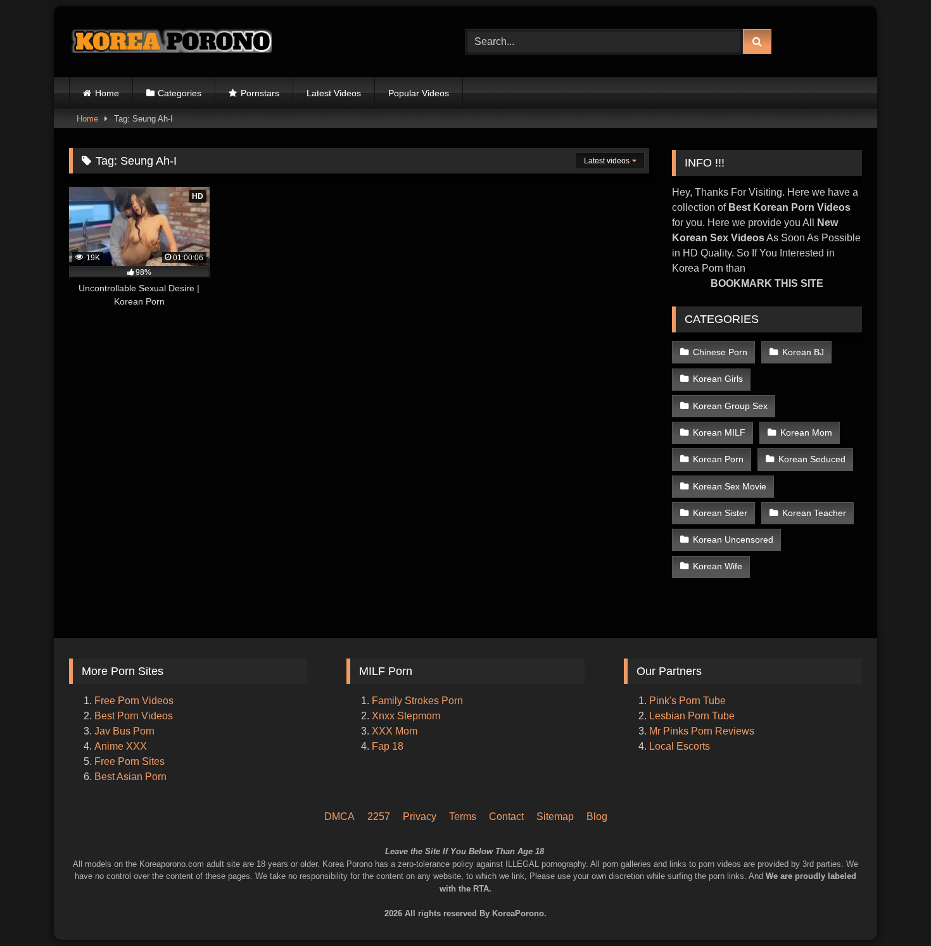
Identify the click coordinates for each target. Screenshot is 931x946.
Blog (596, 816)
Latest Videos (334, 93)
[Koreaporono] (170, 42)
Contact (506, 816)
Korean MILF (719, 432)
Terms (462, 816)
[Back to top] (904, 883)
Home (107, 93)
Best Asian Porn (130, 776)
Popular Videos (418, 93)
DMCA (339, 816)
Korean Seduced (812, 459)
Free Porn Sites (129, 761)
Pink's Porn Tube (687, 700)
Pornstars (260, 93)
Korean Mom (806, 432)
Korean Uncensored (733, 539)
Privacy (419, 816)
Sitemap (555, 816)
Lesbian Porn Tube (692, 715)
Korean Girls (718, 379)
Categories (179, 93)
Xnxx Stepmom (406, 715)
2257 (378, 816)
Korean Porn (718, 459)
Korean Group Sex (730, 406)
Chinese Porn (720, 352)
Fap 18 (387, 746)
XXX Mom (396, 731)
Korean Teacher (814, 513)
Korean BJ (803, 352)
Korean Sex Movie (729, 486)
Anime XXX (120, 746)
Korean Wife (717, 566)
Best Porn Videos (133, 715)
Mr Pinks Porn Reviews (703, 731)
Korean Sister (720, 513)
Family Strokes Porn (417, 700)
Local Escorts (679, 746)
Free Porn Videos (134, 700)
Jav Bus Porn (124, 731)
